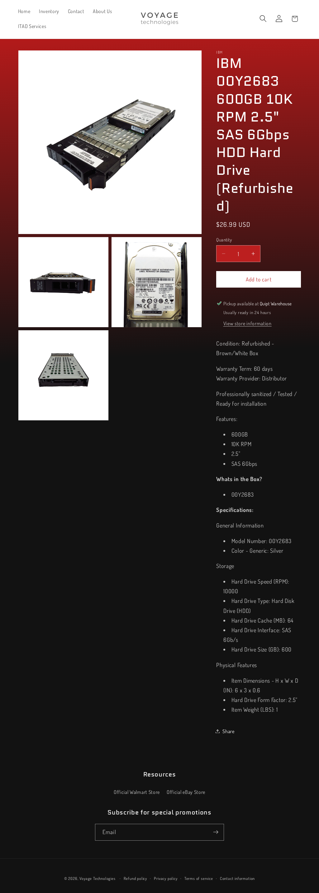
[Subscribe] (216, 832)
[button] (263, 19)
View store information (247, 323)
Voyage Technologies (97, 878)
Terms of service (198, 878)
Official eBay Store (186, 792)
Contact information (237, 878)
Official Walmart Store (137, 792)
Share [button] (228, 731)
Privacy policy (165, 878)
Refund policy (135, 878)
